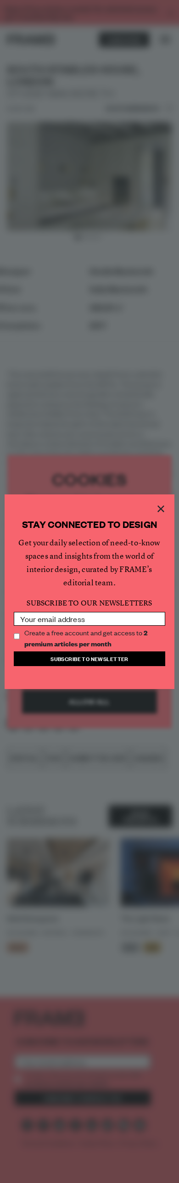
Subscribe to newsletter (89, 658)
